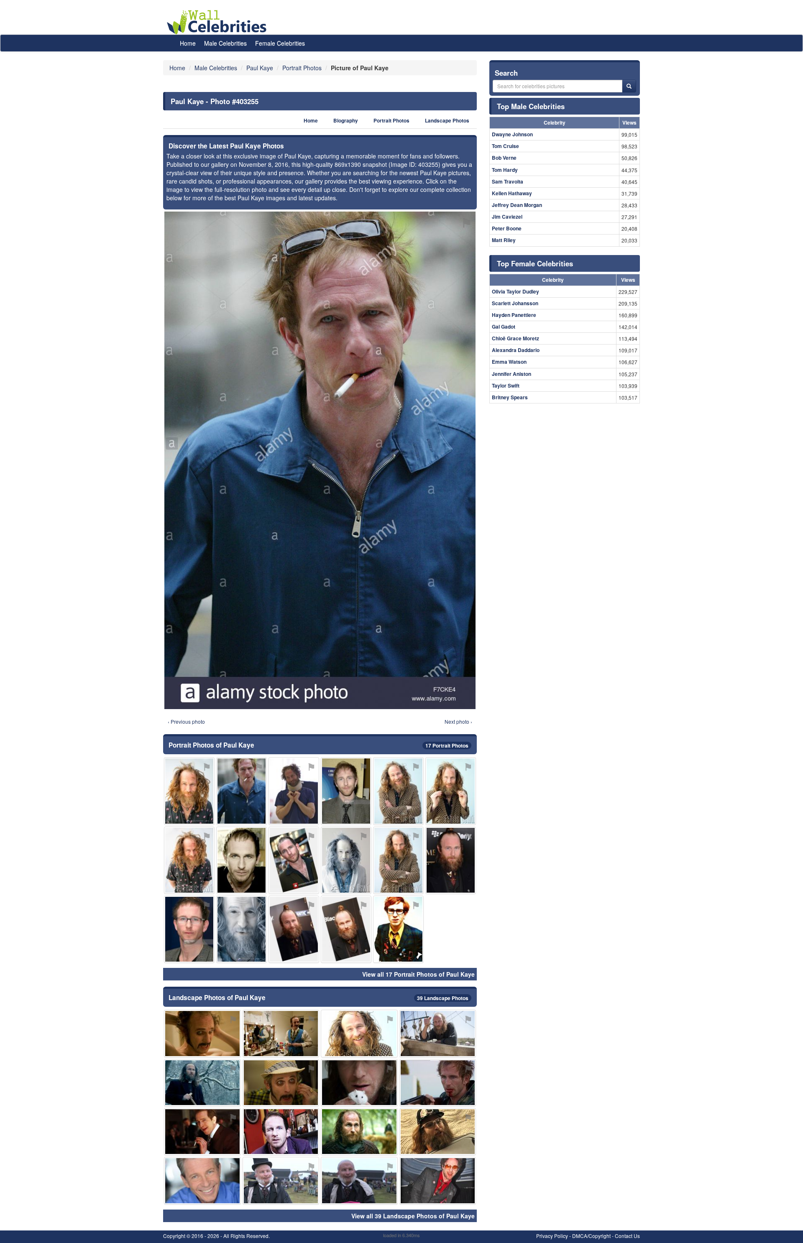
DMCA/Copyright (591, 1235)
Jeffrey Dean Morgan (517, 205)
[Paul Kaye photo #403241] (437, 1082)
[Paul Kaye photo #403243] (202, 1082)
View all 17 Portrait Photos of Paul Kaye (418, 974)
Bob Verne (504, 157)
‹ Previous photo (186, 721)
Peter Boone (507, 228)
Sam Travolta (507, 181)
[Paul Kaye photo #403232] (294, 790)
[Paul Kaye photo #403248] (359, 1180)
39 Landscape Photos (442, 998)
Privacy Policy (552, 1235)
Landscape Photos (447, 120)
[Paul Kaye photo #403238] (450, 790)
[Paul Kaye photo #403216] (189, 790)
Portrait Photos (391, 120)
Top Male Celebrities (531, 106)
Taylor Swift (505, 385)
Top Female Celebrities (535, 263)
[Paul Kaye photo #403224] (437, 1180)
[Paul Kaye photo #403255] (241, 790)
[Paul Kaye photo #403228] (398, 860)
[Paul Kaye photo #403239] (202, 1131)
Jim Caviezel (507, 216)
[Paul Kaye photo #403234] (398, 790)
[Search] (629, 86)
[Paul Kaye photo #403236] (346, 860)
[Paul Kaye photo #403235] (281, 1180)
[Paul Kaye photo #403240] (437, 1131)
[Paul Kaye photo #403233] (202, 1033)
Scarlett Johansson (515, 303)
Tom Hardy (505, 170)
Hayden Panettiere (514, 315)
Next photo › (458, 721)
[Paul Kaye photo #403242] (281, 1033)
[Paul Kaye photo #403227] (437, 1033)
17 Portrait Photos (446, 745)
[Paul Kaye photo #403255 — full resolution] (320, 460)
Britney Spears (510, 397)
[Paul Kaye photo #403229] (189, 929)
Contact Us (627, 1235)
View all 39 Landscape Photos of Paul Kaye (413, 1216)
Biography (345, 120)
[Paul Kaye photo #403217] (359, 1131)
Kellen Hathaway (512, 193)
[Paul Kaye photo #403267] (346, 929)
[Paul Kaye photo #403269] (398, 929)
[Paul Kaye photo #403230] (281, 1082)
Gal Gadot (503, 326)
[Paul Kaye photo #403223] (281, 1131)
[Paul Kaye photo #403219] (359, 1033)
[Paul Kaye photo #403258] (294, 929)
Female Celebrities (280, 43)
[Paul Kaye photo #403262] (202, 1180)
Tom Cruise (505, 146)
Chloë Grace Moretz (515, 338)
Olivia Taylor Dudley (515, 291)
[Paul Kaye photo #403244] (294, 860)
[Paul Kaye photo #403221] (450, 860)
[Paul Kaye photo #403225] (189, 860)
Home (188, 43)
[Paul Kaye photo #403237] (359, 1082)
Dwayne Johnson (512, 134)
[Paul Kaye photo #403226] (241, 929)
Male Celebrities (225, 43)
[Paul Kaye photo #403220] (346, 790)
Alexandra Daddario (516, 350)
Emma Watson (509, 361)
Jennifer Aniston (511, 374)
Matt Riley (504, 240)
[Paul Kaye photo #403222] (241, 860)
